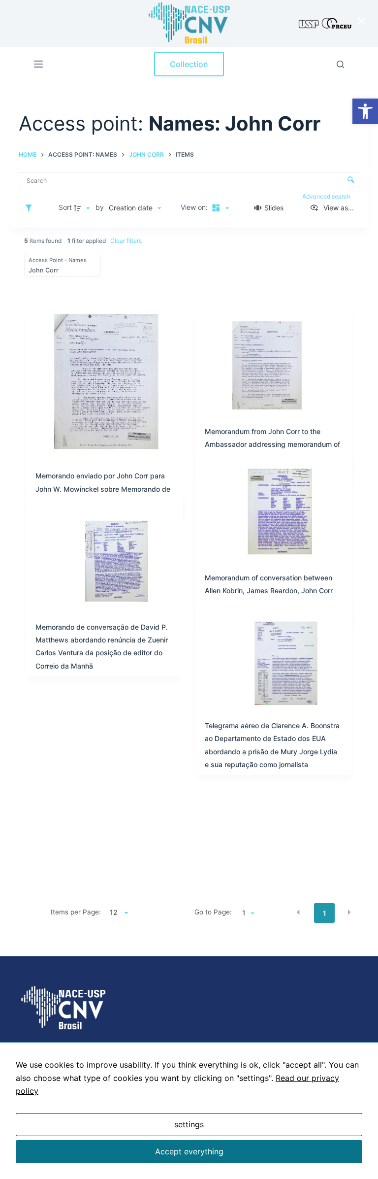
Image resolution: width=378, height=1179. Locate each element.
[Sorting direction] (83, 208)
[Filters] (31, 208)
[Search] (340, 64)
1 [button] (324, 913)
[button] (365, 111)
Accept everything (189, 1151)
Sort (65, 207)
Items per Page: (76, 912)
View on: (195, 207)
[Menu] (38, 64)
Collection (189, 64)
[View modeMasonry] (219, 208)
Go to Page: (213, 912)
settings (189, 1124)
